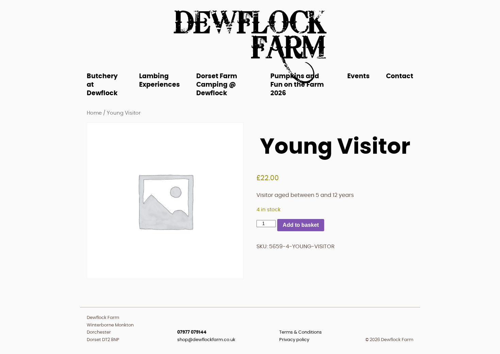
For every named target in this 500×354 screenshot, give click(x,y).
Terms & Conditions (300, 332)
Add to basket (301, 225)
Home (94, 113)
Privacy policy (294, 340)
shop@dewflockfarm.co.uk (206, 340)
